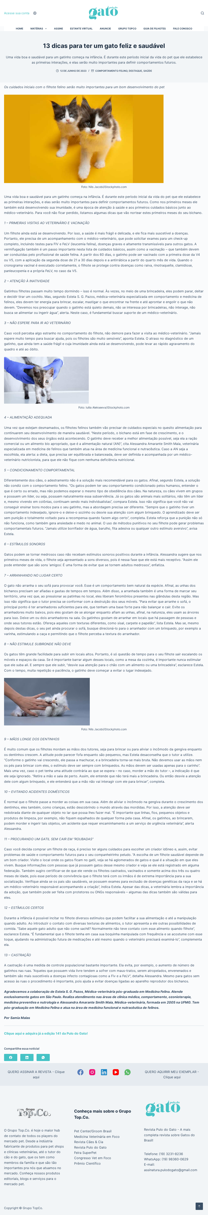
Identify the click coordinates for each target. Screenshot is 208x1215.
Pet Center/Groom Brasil (93, 1131)
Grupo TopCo (127, 28)
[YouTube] (116, 1072)
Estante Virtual (81, 28)
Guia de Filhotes (154, 28)
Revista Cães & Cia (88, 1142)
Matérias (36, 28)
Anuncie (105, 28)
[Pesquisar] (202, 13)
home (19, 28)
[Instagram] (92, 1072)
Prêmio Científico (87, 1163)
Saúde (147, 70)
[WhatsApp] (43, 1057)
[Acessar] (34, 13)
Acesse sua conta (16, 13)
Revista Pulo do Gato (90, 1147)
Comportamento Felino (111, 70)
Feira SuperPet (85, 1153)
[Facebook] (10, 1057)
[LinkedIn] (27, 1057)
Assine (58, 28)
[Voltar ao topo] (199, 1206)
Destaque (135, 70)
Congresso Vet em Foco (92, 1158)
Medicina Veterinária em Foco (97, 1137)
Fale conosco (182, 28)
